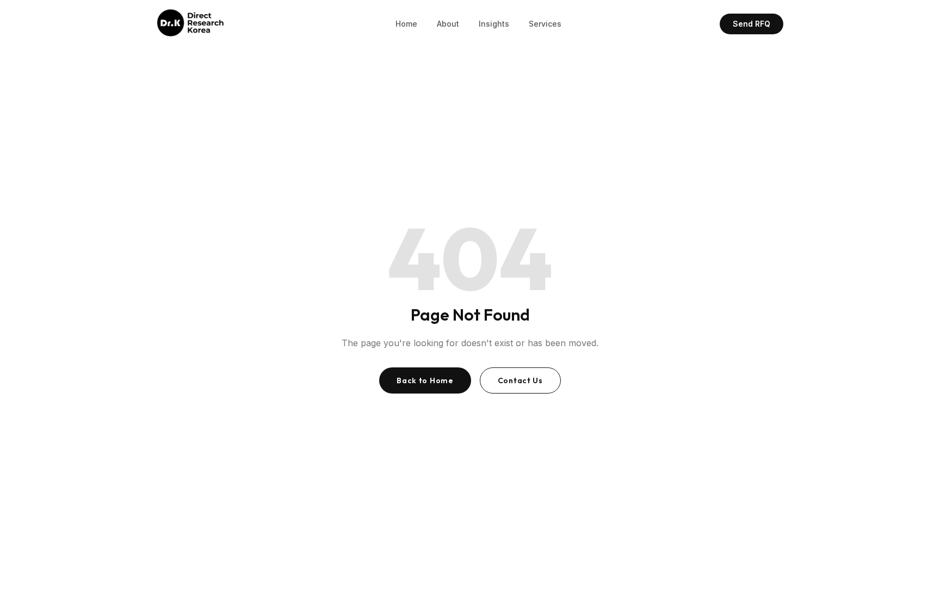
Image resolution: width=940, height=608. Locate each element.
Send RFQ (751, 23)
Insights (494, 23)
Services (545, 23)
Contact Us (520, 380)
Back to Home (425, 380)
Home (406, 23)
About (448, 23)
